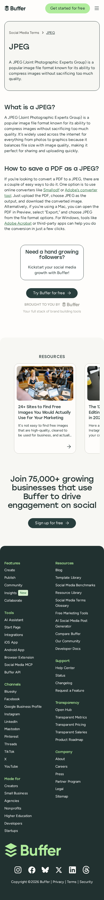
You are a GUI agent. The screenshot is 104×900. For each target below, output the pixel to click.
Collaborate (13, 600)
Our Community (68, 641)
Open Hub (63, 709)
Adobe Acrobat (18, 223)
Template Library (68, 577)
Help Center (65, 668)
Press (59, 774)
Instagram (12, 714)
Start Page (12, 627)
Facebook (12, 699)
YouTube (11, 766)
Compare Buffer (68, 634)
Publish (9, 577)
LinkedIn (10, 721)
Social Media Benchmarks (75, 585)
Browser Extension (19, 657)
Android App (14, 650)
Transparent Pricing (70, 724)
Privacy (58, 882)
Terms (72, 882)
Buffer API (12, 672)
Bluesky (10, 691)
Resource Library (68, 592)
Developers (13, 823)
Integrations (13, 635)
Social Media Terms (24, 32)
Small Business (16, 793)
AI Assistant (13, 620)
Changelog (63, 683)
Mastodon (12, 729)
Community (13, 585)
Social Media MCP (18, 664)
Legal (59, 789)
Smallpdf (51, 190)
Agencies (11, 801)
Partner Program (68, 781)
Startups (11, 830)
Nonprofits (12, 808)
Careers (61, 766)
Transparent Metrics (71, 717)
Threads (10, 744)
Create (9, 570)
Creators (11, 786)
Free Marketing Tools (71, 613)
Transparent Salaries (71, 732)
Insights (15, 593)
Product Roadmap (69, 739)
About (60, 759)
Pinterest (11, 736)
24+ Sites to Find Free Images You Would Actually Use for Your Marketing (44, 412)
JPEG (50, 32)
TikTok (9, 751)
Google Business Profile (23, 706)
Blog (58, 570)
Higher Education (18, 816)
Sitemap (61, 796)
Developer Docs (68, 648)
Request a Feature (69, 690)
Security (86, 882)
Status (60, 675)
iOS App (11, 642)
